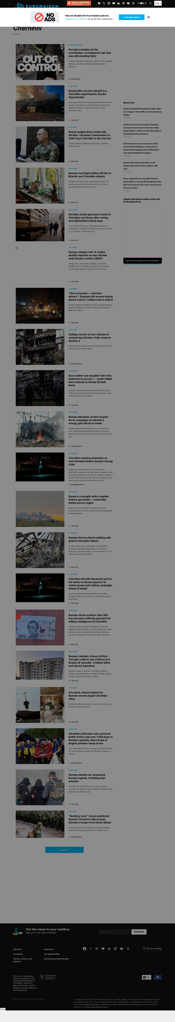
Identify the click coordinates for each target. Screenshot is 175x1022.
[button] (142, 3)
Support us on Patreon (76, 19)
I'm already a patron (131, 17)
